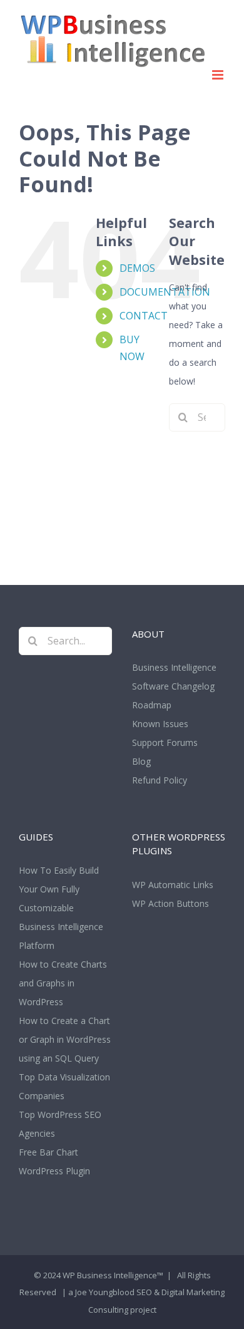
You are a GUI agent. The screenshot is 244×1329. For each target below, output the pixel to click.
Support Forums (165, 742)
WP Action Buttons (170, 903)
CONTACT (143, 316)
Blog (141, 761)
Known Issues (160, 724)
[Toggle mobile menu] (218, 74)
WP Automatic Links (172, 885)
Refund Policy (159, 780)
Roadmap (151, 705)
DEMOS (137, 268)
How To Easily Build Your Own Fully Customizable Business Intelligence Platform (61, 907)
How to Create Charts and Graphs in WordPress (63, 983)
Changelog (193, 686)
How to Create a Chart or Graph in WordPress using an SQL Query (65, 1039)
